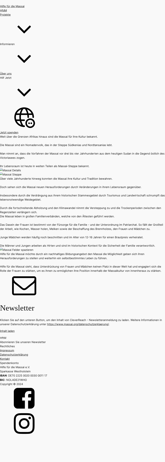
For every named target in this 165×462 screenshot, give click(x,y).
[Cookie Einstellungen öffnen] (24, 460)
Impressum (7, 350)
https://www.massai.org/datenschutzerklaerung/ (78, 324)
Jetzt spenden (9, 132)
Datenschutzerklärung (14, 354)
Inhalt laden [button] (7, 331)
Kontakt (5, 358)
